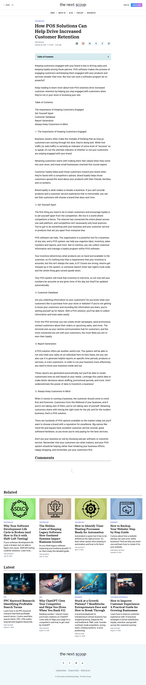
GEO (40, 597)
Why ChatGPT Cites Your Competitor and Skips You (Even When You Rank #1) (52, 605)
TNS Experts (8, 554)
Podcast (80, 13)
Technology (39, 21)
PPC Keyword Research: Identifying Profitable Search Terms (19, 604)
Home (53, 13)
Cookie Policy (61, 670)
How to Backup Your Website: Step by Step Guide (122, 529)
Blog (71, 13)
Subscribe (137, 5)
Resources (91, 13)
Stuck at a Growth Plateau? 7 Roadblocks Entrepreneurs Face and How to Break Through (91, 605)
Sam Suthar (8, 625)
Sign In (126, 5)
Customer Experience (119, 597)
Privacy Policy (73, 670)
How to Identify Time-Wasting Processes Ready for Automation (89, 529)
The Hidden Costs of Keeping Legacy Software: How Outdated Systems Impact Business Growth (50, 534)
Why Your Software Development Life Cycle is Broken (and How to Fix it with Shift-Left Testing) (17, 532)
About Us (62, 13)
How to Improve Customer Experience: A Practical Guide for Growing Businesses (125, 605)
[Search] (12, 5)
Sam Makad (39, 42)
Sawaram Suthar (117, 550)
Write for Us (85, 670)
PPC (5, 597)
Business (113, 522)
